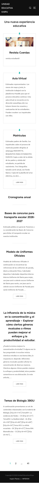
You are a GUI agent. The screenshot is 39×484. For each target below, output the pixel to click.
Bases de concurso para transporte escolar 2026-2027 (19, 217)
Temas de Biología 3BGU (19, 400)
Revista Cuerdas (19, 52)
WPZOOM (25, 479)
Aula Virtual (19, 78)
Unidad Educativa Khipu (7, 8)
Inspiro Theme (15, 479)
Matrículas (19, 135)
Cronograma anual (19, 197)
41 (28, 463)
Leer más (21, 182)
